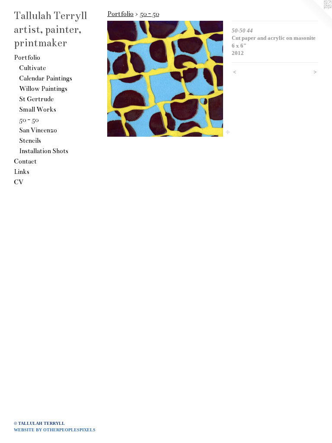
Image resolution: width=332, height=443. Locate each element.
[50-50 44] (165, 79)
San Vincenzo (38, 130)
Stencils (30, 140)
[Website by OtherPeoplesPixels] (314, 17)
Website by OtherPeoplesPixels (55, 429)
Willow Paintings (43, 89)
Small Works (37, 109)
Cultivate (32, 68)
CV (18, 182)
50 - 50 (28, 120)
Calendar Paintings (45, 78)
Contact (25, 161)
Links (21, 172)
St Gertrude (36, 99)
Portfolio (27, 57)
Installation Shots (43, 151)
